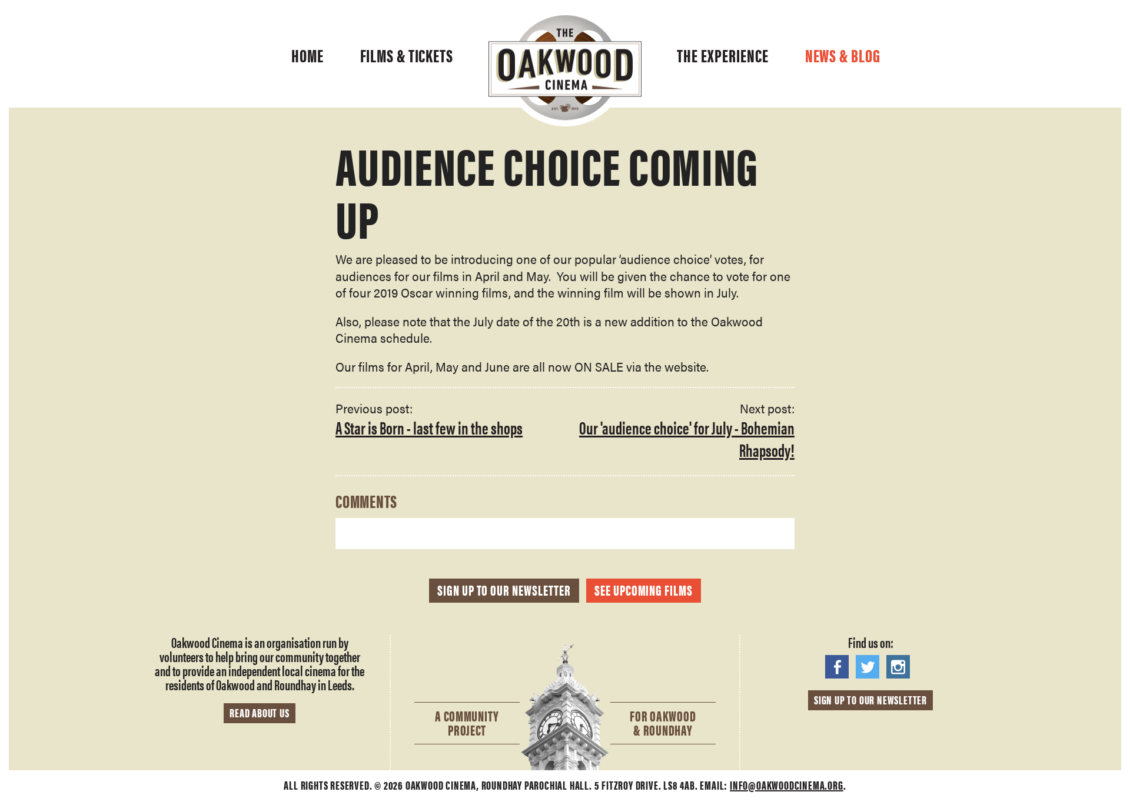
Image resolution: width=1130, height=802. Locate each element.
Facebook (840, 667)
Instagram (901, 667)
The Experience (723, 55)
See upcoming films (643, 590)
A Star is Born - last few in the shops (429, 427)
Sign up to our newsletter (504, 590)
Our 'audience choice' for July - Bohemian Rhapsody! (687, 438)
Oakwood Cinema (565, 70)
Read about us (259, 712)
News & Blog (842, 55)
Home (307, 55)
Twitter (870, 667)
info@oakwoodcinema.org (786, 784)
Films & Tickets (407, 55)
